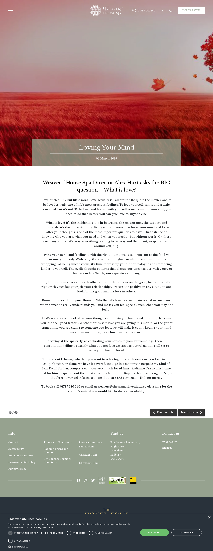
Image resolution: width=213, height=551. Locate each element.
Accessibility (16, 448)
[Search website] (171, 10)
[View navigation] (10, 10)
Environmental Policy (22, 462)
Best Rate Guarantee (20, 455)
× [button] (209, 517)
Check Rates (191, 10)
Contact (13, 442)
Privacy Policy (17, 468)
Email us (167, 447)
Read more (48, 527)
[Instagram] (85, 480)
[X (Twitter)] (93, 480)
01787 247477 (169, 442)
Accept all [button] (154, 532)
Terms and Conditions (58, 442)
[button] (71, 547)
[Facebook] (78, 480)
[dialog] (106, 532)
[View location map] (162, 10)
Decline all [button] (186, 532)
